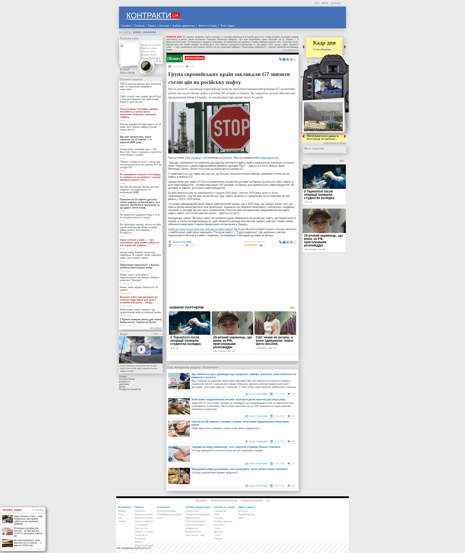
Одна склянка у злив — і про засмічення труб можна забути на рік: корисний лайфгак (232, 45)
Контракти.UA (270, 157)
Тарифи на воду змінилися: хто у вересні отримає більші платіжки (235, 446)
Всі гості (124, 69)
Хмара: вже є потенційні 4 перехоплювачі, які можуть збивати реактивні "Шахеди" (139, 277)
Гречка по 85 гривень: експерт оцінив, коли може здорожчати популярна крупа (240, 423)
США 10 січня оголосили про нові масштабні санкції (200, 229)
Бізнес (137, 32)
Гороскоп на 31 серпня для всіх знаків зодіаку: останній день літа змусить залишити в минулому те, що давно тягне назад (232, 43)
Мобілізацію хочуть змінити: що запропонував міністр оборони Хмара (140, 311)
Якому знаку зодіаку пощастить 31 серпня (139, 288)
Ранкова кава (129, 38)
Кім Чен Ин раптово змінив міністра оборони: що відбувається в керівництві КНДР (139, 190)
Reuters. (228, 157)
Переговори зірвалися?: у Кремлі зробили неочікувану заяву (139, 266)
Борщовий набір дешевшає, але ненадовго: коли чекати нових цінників (239, 468)
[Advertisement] (232, 276)
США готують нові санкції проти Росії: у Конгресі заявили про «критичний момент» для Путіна (141, 99)
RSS (317, 3)
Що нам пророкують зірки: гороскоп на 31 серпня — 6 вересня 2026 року (135, 139)
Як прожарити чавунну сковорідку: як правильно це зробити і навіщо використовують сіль (234, 42)
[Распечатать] (291, 59)
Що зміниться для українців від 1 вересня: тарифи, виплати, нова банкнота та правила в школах (243, 376)
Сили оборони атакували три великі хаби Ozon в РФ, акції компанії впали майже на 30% (138, 368)
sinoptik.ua (135, 389)
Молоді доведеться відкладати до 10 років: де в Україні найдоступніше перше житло (140, 127)
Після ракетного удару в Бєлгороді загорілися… (322, 137)
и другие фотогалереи (335, 143)
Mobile (325, 3)
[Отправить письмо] (295, 59)
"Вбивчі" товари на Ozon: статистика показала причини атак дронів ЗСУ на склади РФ (140, 164)
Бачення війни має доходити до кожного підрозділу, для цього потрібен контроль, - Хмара (139, 300)
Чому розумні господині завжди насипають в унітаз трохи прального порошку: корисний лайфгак (232, 38)
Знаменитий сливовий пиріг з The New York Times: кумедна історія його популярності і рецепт (140, 152)
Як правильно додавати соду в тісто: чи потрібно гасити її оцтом (140, 216)
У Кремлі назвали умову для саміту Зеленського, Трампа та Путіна (141, 320)
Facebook (336, 3)
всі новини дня (291, 50)
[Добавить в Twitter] (287, 59)
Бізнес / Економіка (182, 241)
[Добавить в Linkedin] (284, 59)
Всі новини (155, 328)
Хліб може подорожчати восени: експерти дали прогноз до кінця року (238, 399)
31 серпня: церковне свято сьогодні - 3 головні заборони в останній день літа (223, 37)
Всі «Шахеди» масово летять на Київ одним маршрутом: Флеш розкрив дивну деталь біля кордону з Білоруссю (140, 228)
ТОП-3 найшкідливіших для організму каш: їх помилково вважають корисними (140, 87)
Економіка (149, 32)
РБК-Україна (193, 157)
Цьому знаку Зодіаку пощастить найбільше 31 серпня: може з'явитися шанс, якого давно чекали (140, 255)
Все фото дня (314, 62)
